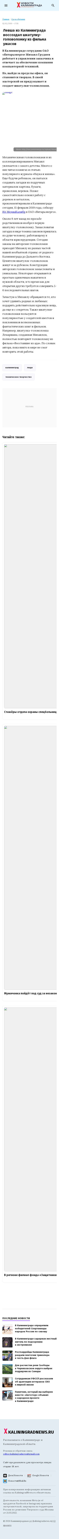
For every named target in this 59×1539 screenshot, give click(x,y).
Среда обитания (18, 19)
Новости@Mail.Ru (17, 1481)
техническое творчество (18, 377)
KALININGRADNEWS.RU (31, 1432)
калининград (12, 367)
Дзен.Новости (15, 1475)
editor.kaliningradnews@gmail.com (21, 1454)
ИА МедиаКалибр (13, 212)
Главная (5, 19)
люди (30, 367)
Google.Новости (40, 1475)
